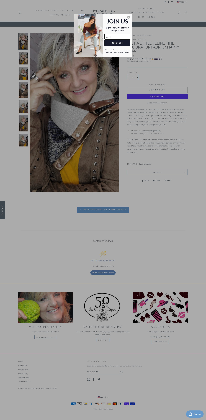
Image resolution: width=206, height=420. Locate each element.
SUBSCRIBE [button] (117, 42)
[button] (128, 17)
